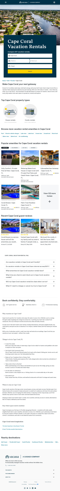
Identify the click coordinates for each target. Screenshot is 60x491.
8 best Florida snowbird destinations (12, 429)
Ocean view (38, 133)
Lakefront (31, 133)
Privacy (35, 481)
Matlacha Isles (49, 442)
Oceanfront (47, 133)
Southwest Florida (37, 442)
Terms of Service (48, 481)
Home (4, 80)
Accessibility (24, 484)
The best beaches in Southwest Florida (13, 426)
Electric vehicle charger (12, 133)
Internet (33, 147)
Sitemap (25, 481)
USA (8, 80)
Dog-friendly (15, 147)
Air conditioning (23, 136)
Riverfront (55, 133)
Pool (2, 133)
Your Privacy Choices (32, 484)
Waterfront (14, 136)
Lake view (23, 133)
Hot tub (24, 147)
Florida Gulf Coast (15, 442)
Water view (6, 136)
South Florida (26, 442)
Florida (13, 80)
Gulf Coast (4, 442)
